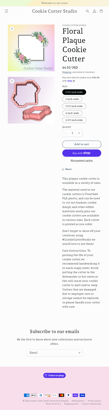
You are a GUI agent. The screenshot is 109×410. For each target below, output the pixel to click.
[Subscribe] (79, 353)
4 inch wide (72, 113)
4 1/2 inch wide (74, 120)
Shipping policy (71, 404)
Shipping (66, 72)
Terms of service (53, 404)
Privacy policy (94, 401)
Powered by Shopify (59, 401)
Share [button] (68, 169)
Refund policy (78, 401)
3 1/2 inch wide (74, 106)
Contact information (91, 404)
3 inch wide (72, 99)
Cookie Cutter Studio (40, 401)
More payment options (82, 160)
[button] (6, 11)
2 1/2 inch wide (74, 92)
